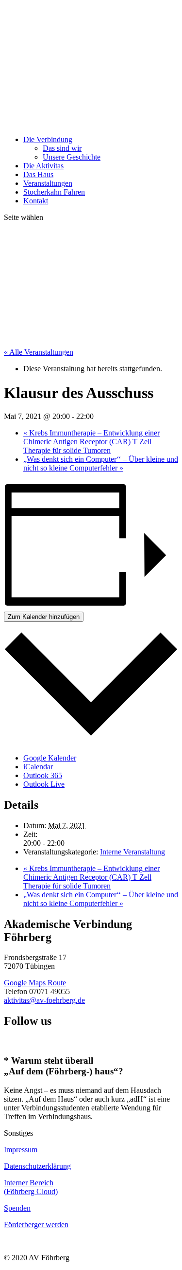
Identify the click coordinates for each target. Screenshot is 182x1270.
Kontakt (35, 201)
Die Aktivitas (43, 166)
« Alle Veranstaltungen (38, 352)
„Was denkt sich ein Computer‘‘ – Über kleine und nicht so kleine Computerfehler (100, 463)
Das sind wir (62, 148)
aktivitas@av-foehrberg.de (44, 1000)
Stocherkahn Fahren (54, 192)
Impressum (20, 1149)
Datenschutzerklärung (37, 1166)
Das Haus (38, 174)
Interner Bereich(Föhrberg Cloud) (31, 1187)
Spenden (17, 1208)
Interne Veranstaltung (132, 852)
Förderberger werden (36, 1224)
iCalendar (38, 766)
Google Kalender (49, 758)
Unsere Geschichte (71, 157)
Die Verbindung (47, 139)
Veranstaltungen (47, 183)
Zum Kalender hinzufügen (44, 616)
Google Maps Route (35, 983)
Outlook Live (44, 784)
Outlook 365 (42, 775)
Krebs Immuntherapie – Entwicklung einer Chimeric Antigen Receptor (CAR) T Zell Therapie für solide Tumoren (91, 441)
